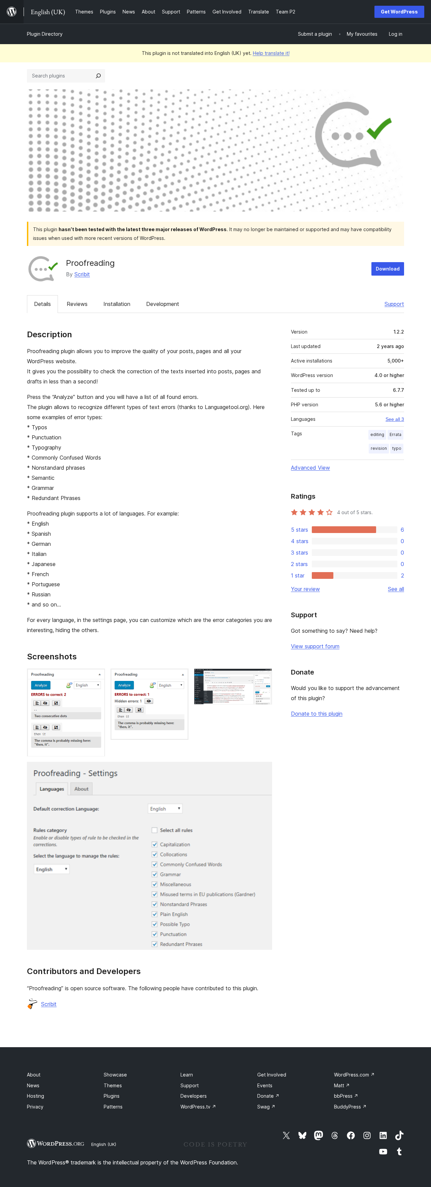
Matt (342, 1085)
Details (42, 304)
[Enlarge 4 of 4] (263, 771)
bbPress (346, 1096)
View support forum (315, 646)
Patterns (113, 1107)
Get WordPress (399, 11)
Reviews (77, 304)
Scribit (82, 274)
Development (162, 304)
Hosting (35, 1096)
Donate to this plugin (316, 713)
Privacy (35, 1107)
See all (396, 589)
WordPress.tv (198, 1107)
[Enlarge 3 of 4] (263, 677)
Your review (305, 589)
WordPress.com (354, 1074)
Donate (268, 1096)
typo (396, 448)
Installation (116, 304)
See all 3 (395, 419)
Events (264, 1085)
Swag (266, 1107)
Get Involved (271, 1074)
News (33, 1085)
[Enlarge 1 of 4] (96, 677)
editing (377, 434)
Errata (395, 434)
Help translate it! (271, 53)
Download (388, 269)
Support (394, 304)
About (33, 1074)
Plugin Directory (45, 34)
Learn (186, 1074)
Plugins (112, 1096)
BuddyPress (350, 1107)
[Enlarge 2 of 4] (179, 677)
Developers (193, 1096)
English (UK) (103, 1144)
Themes (113, 1085)
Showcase (115, 1074)
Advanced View (310, 467)
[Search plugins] (98, 76)
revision (379, 448)
